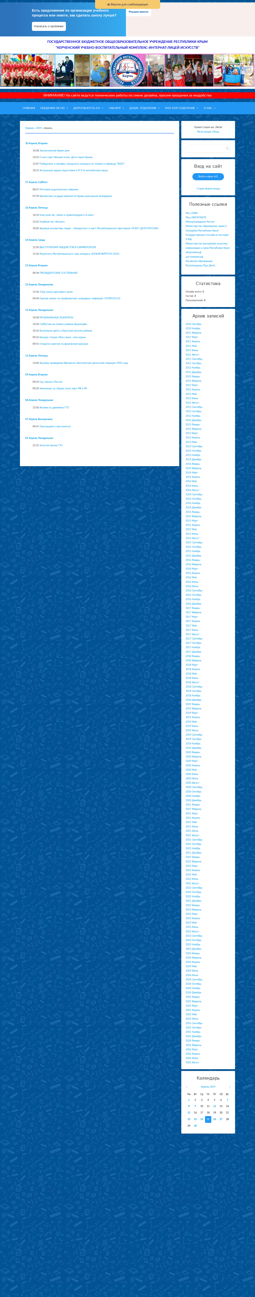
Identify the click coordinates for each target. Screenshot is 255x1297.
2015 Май (191, 529)
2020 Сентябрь (194, 787)
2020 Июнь (192, 774)
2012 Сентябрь (194, 407)
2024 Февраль (193, 958)
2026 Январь (193, 1041)
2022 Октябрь (193, 892)
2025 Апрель (193, 1010)
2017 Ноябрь (193, 647)
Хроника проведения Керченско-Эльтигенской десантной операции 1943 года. (84, 363)
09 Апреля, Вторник (36, 375)
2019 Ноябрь (193, 744)
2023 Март (192, 914)
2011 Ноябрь (193, 368)
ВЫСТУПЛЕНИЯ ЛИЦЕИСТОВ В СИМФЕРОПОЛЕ (68, 247)
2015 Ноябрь (193, 551)
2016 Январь (193, 560)
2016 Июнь (192, 582)
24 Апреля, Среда (35, 240)
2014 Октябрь (193, 499)
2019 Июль (192, 730)
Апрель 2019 (208, 1087)
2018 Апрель (193, 669)
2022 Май (191, 875)
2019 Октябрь (193, 739)
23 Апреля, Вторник (36, 265)
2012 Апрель (193, 389)
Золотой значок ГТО (51, 445)
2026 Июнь (192, 1058)
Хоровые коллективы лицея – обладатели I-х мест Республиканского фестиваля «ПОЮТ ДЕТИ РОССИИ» (99, 228)
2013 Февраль (193, 429)
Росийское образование (199, 261)
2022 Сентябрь (194, 888)
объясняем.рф (193, 252)
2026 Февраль (193, 1045)
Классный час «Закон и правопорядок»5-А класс (67, 215)
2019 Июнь (192, 726)
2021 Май (191, 822)
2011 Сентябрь (194, 359)
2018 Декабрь (193, 700)
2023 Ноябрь (193, 944)
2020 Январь (193, 752)
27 (221, 1119)
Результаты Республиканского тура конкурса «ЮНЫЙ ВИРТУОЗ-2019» (80, 254)
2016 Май (191, 577)
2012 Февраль (193, 381)
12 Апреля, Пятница (36, 356)
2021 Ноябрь (193, 848)
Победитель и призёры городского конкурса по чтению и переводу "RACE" (82, 164)
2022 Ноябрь (193, 896)
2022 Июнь (192, 879)
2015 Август (192, 538)
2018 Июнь (192, 678)
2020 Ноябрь (193, 796)
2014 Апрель (193, 477)
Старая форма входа (208, 189)
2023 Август (192, 931)
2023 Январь (193, 905)
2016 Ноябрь (193, 599)
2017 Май (191, 626)
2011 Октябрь (193, 363)
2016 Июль (192, 586)
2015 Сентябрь (194, 542)
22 (189, 1119)
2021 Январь (193, 805)
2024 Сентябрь (194, 979)
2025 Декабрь (193, 1036)
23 (195, 1119)
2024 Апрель (193, 962)
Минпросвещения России (200, 222)
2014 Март (192, 473)
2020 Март (192, 761)
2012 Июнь (192, 398)
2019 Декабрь (193, 748)
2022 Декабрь (193, 901)
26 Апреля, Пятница (36, 208)
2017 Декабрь (193, 652)
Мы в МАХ (192, 213)
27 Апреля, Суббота (36, 182)
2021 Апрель (193, 818)
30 (195, 1126)
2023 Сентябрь (194, 936)
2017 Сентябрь (194, 639)
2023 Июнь (192, 927)
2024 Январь (193, 953)
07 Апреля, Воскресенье (38, 419)
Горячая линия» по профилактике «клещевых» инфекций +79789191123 (80, 298)
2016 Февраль (193, 564)
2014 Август (192, 490)
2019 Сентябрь (194, 735)
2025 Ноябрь (193, 1032)
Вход (216, 132)
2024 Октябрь (193, 984)
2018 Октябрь (193, 691)
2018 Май (191, 674)
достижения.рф (194, 257)
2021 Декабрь (193, 853)
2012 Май (191, 394)
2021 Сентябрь (194, 840)
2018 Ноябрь (193, 695)
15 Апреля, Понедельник (39, 310)
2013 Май (191, 442)
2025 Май (191, 1014)
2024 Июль (192, 975)
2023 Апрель (193, 918)
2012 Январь (193, 376)
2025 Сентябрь (194, 1023)
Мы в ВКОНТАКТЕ (196, 217)
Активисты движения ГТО (54, 407)
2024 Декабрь (193, 992)
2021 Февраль (193, 809)
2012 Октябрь (193, 411)
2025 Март (192, 1006)
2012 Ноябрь (193, 416)
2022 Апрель (193, 870)
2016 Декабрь (193, 604)
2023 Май (191, 923)
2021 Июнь (192, 826)
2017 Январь (193, 608)
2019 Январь (193, 704)
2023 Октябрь (193, 940)
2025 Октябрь (193, 1028)
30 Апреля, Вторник (36, 143)
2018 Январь (193, 656)
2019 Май (191, 722)
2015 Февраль (193, 516)
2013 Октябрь (193, 451)
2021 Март (192, 813)
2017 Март (192, 617)
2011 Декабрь (193, 372)
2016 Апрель (193, 573)
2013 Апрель (193, 437)
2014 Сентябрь (194, 494)
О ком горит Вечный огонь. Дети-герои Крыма (66, 157)
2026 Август (192, 1062)
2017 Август (192, 634)
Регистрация (204, 132)
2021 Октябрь (193, 844)
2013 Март (192, 433)
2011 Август (192, 355)
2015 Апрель (193, 525)
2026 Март (192, 1049)
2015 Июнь (192, 534)
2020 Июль (192, 778)
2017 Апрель (193, 621)
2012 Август (192, 403)
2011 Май (191, 346)
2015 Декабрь (193, 556)
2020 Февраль (193, 757)
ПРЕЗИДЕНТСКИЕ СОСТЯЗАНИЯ (58, 273)
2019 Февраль (193, 708)
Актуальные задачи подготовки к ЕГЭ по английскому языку (74, 170)
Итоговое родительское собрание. (59, 189)
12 (214, 1106)
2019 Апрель (193, 717)
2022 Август (192, 883)
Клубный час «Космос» (52, 222)
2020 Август (192, 783)
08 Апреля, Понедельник (39, 400)
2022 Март (192, 866)
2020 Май (191, 770)
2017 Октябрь (193, 643)
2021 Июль (192, 831)
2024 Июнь (192, 971)
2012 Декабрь (193, 420)
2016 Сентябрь (194, 591)
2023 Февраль (193, 910)
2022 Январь (193, 857)
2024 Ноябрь (193, 988)
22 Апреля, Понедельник (39, 284)
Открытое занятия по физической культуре (64, 344)
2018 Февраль (193, 660)
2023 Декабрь (193, 949)
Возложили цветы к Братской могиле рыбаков (66, 331)
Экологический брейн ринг (55, 151)
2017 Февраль (193, 612)
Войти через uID (208, 176)
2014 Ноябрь (193, 503)
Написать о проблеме (49, 26)
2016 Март (192, 569)
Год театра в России (51, 382)
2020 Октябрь (193, 792)
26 (214, 1119)
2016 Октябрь (193, 595)
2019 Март (192, 713)
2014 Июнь (192, 486)
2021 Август (192, 835)
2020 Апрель (193, 765)
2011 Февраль (193, 333)
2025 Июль (192, 1019)
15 (189, 1113)
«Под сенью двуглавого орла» (56, 292)
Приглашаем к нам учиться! (55, 426)
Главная (29, 128)
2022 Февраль (193, 862)
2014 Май (191, 481)
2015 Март (192, 521)
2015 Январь (193, 512)
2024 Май (191, 966)
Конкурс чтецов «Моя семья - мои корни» (63, 337)
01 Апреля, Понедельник (39, 438)
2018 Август (192, 682)
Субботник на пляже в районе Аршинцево (63, 324)
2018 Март (192, 665)
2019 (39, 128)
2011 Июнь (192, 350)
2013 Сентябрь (194, 446)
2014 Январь (193, 464)
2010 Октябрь (193, 324)
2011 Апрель (193, 341)
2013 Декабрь (193, 459)
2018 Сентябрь (194, 687)
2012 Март (192, 385)
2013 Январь (193, 424)
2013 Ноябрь (193, 455)
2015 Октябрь (193, 547)
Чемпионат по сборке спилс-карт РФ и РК (63, 388)
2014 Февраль (193, 468)
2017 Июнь (192, 630)
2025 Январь (193, 997)
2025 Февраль (193, 1001)
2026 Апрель (193, 1054)
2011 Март (192, 337)
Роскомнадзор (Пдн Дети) (200, 265)
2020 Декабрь (193, 800)
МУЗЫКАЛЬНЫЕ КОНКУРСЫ (56, 317)
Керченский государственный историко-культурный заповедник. (76, 196)
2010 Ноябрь (193, 328)
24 (201, 1119)
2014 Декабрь (193, 507)
